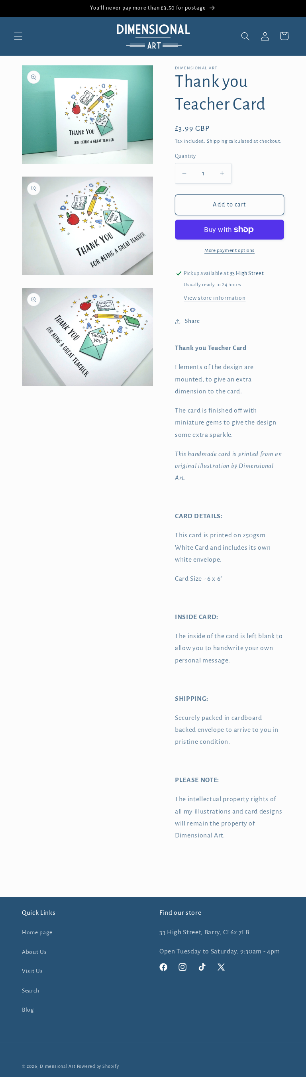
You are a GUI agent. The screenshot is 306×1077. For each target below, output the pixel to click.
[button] (18, 35)
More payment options (229, 250)
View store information (215, 298)
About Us (34, 952)
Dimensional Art (58, 1066)
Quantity (185, 156)
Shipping (217, 141)
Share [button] (192, 321)
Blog (28, 1010)
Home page (37, 932)
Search (30, 991)
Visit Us (32, 971)
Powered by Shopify (98, 1066)
